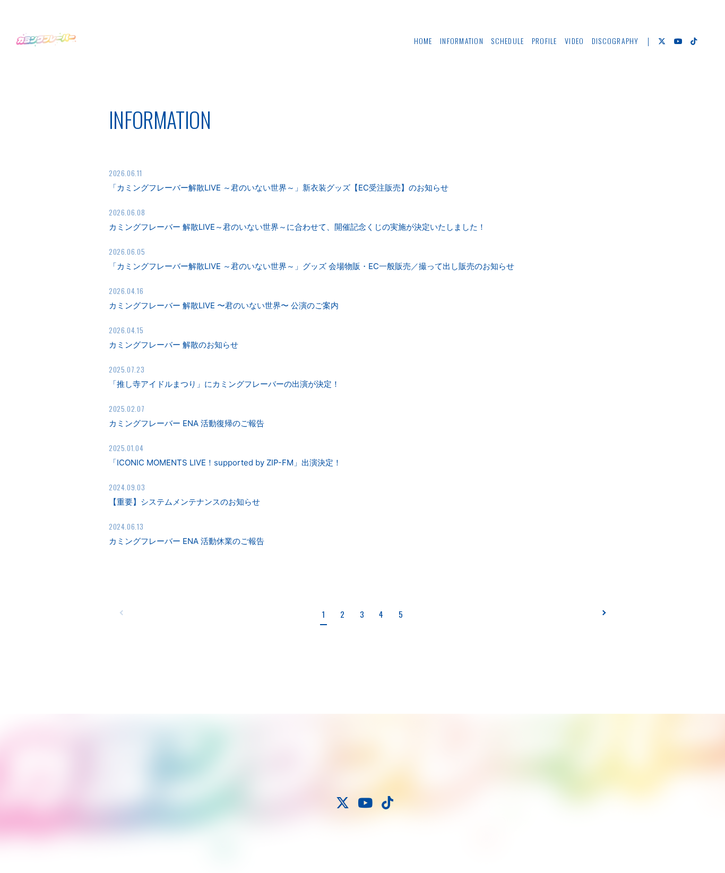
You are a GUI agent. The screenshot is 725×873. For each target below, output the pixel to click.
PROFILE (544, 40)
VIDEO (574, 40)
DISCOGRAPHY (615, 40)
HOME (423, 40)
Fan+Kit (394, 846)
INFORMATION (462, 40)
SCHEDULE (507, 40)
